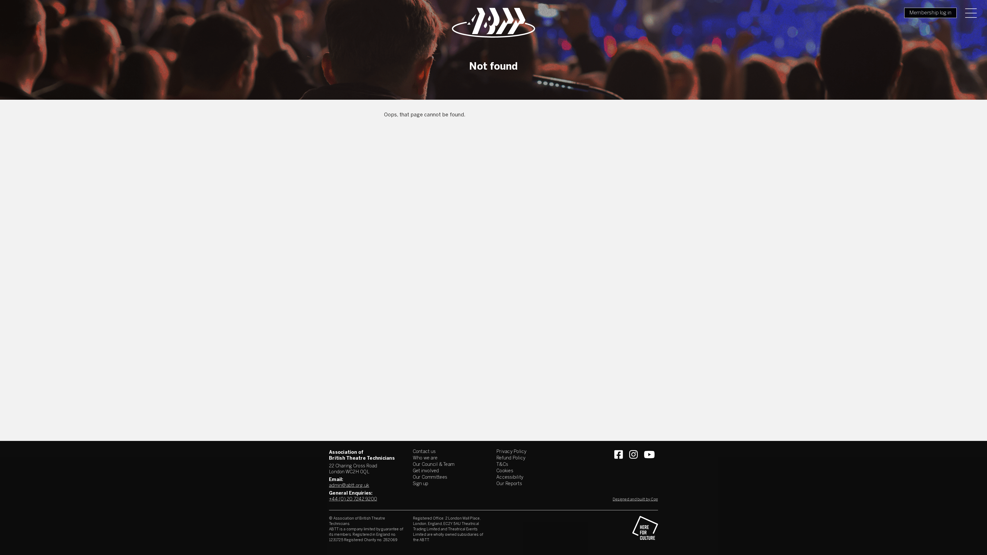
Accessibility (509, 477)
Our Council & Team (434, 464)
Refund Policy (510, 458)
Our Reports (509, 484)
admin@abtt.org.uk (349, 486)
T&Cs (502, 464)
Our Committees (430, 477)
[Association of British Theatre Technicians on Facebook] (618, 464)
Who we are (425, 458)
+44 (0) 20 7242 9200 (353, 499)
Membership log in (930, 13)
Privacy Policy (511, 452)
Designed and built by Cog (635, 499)
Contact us (424, 452)
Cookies (504, 471)
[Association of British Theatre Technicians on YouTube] (649, 464)
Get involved (426, 471)
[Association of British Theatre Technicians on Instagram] (633, 464)
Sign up (420, 484)
